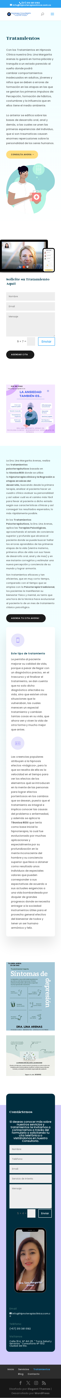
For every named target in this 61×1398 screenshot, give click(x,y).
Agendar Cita (19, 354)
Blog (20, 1374)
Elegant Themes (39, 1389)
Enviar (46, 341)
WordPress (41, 1393)
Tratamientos (41, 1369)
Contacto (34, 1374)
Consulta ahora (21, 154)
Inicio (10, 1369)
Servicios (23, 1369)
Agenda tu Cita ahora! (25, 618)
